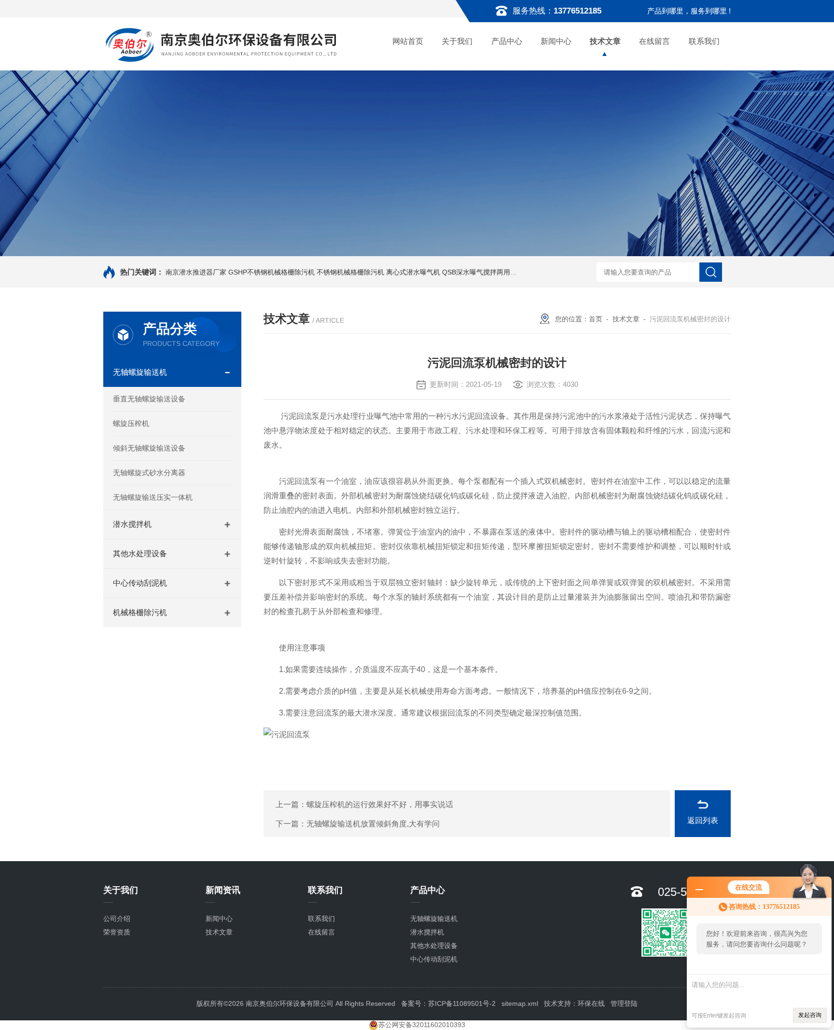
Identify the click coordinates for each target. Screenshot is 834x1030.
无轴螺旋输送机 (140, 372)
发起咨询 (809, 1015)
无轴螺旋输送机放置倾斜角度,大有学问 (373, 824)
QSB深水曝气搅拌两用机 (479, 272)
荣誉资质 (116, 932)
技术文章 (605, 41)
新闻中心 (556, 41)
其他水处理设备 (140, 553)
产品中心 (506, 41)
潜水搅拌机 (132, 524)
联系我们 (704, 41)
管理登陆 (624, 1003)
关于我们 (457, 41)
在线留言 (654, 41)
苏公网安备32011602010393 (421, 1025)
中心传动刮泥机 (140, 583)
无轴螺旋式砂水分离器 (149, 472)
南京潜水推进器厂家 (196, 272)
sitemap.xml (519, 1003)
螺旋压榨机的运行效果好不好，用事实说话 (379, 804)
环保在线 (591, 1003)
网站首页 (407, 41)
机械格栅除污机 (140, 612)
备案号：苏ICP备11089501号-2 (448, 1003)
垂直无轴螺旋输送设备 (149, 399)
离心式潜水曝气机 (413, 272)
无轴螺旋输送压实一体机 (153, 497)
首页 (595, 319)
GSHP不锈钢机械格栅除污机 (271, 272)
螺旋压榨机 (131, 423)
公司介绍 (116, 918)
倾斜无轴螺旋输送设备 (149, 448)
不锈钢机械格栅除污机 (350, 272)
